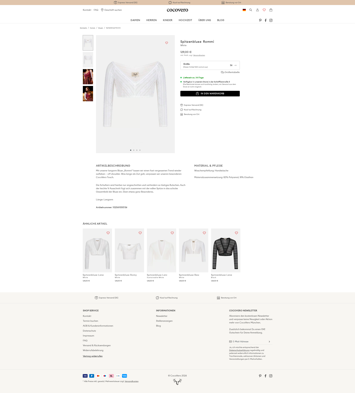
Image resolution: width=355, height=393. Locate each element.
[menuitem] (260, 20)
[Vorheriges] (99, 94)
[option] (88, 43)
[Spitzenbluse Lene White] (97, 250)
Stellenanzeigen (164, 320)
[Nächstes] (172, 94)
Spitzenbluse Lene (93, 275)
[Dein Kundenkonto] (257, 10)
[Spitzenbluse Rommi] (135, 94)
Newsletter (161, 316)
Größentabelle (232, 72)
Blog (158, 325)
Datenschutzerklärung (239, 350)
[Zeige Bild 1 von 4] (130, 150)
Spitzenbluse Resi (189, 275)
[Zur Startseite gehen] (177, 9)
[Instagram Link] (270, 20)
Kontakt (87, 9)
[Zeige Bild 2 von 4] (133, 150)
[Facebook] (265, 20)
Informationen (165, 310)
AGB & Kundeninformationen (98, 325)
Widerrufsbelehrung (93, 350)
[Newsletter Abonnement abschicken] (269, 341)
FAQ (96, 9)
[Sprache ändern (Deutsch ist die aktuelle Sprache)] (244, 10)
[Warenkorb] (271, 10)
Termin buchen (90, 320)
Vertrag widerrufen (93, 356)
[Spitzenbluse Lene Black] (225, 250)
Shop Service (91, 310)
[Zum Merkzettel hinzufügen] (166, 43)
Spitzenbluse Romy (126, 275)
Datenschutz (89, 330)
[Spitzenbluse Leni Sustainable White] (161, 250)
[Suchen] (250, 10)
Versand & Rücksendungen (97, 345)
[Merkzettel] (264, 10)
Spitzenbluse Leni (157, 275)
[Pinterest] (260, 20)
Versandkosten (199, 55)
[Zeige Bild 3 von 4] (136, 150)
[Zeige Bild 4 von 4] (139, 150)
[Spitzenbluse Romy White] (129, 250)
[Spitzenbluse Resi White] (193, 250)
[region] (129, 94)
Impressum (88, 335)
